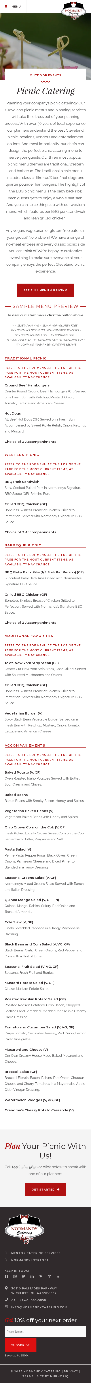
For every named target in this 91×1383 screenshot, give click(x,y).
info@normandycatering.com (39, 1307)
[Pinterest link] (40, 1276)
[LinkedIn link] (32, 1276)
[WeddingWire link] (49, 1276)
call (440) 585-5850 (28, 1300)
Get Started (43, 1189)
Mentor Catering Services (36, 1253)
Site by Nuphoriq (53, 1376)
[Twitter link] (23, 1276)
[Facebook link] (6, 1276)
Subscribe (20, 1345)
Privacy (71, 1371)
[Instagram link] (15, 1276)
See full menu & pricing (45, 290)
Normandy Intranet (30, 1260)
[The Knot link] (58, 1276)
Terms (28, 1376)
